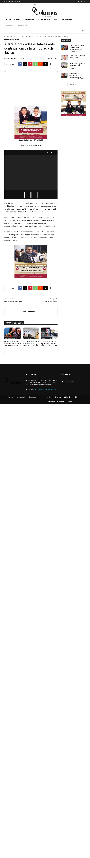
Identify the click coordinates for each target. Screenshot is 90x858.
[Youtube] (84, 1)
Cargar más (72, 84)
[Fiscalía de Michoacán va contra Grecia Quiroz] (64, 57)
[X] (81, 1)
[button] (83, 30)
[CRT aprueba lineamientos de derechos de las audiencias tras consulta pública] (31, 333)
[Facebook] (75, 1)
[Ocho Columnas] (13, 312)
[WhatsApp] (35, 64)
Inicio (6, 36)
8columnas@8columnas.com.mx (45, 389)
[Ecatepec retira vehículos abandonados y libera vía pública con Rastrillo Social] (49, 333)
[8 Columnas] (45, 10)
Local (16, 39)
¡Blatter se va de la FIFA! (13, 301)
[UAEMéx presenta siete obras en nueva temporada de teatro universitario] (12, 333)
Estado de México (14, 36)
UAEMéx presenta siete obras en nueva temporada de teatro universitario (12, 343)
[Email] (45, 64)
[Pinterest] (30, 64)
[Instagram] (78, 1)
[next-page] (9, 352)
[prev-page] (5, 352)
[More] (50, 64)
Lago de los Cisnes (51, 301)
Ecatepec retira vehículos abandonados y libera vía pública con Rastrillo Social (49, 343)
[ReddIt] (40, 64)
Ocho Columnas (11, 58)
